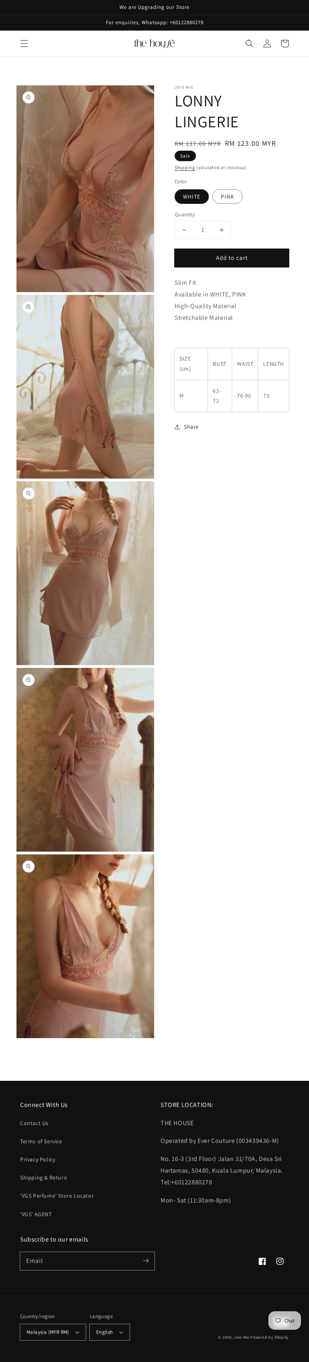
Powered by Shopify (269, 1337)
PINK (227, 196)
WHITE (191, 196)
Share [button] (191, 426)
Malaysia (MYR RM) (48, 1332)
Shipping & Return (43, 1177)
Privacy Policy (37, 1159)
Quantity (185, 214)
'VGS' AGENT (36, 1214)
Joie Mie (241, 1337)
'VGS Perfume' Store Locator (57, 1195)
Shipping (185, 167)
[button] (24, 43)
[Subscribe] (145, 1261)
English (104, 1332)
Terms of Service (41, 1141)
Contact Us (34, 1123)
